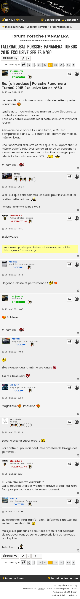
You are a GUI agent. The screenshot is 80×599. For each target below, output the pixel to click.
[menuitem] (8, 19)
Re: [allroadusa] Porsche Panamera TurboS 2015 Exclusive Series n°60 (34, 85)
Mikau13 (14, 384)
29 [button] (61, 64)
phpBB (41, 588)
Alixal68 (13, 261)
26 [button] (45, 64)
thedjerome (16, 70)
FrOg (17, 174)
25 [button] (39, 64)
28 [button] (55, 64)
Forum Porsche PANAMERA (40, 36)
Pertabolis (15, 419)
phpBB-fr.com (70, 592)
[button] (23, 65)
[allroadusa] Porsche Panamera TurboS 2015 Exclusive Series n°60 (39, 49)
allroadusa (16, 215)
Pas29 (13, 498)
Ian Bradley (71, 585)
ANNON (16, 338)
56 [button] (68, 64)
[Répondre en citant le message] (69, 74)
